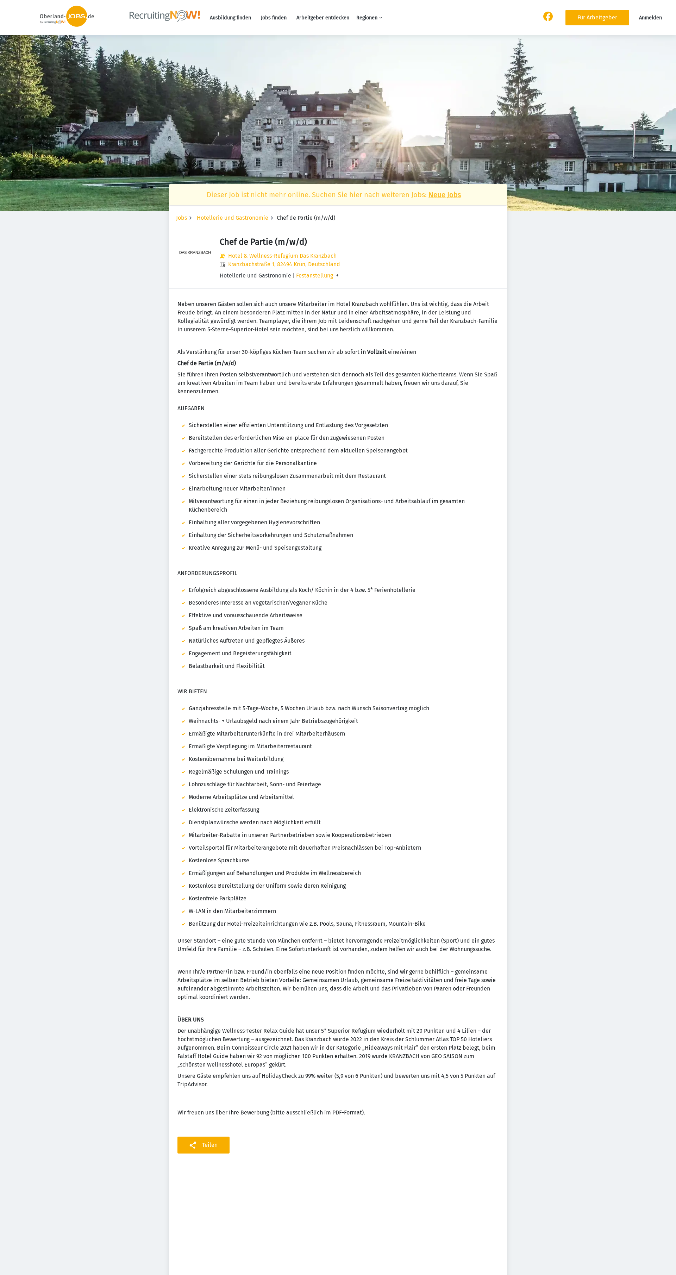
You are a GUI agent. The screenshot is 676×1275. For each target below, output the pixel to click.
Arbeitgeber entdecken (322, 18)
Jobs (181, 217)
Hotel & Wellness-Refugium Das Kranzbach (282, 255)
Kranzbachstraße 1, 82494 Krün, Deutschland (284, 264)
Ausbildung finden (230, 18)
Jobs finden (274, 18)
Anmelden (650, 18)
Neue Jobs (444, 194)
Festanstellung (314, 276)
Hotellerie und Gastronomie (232, 217)
